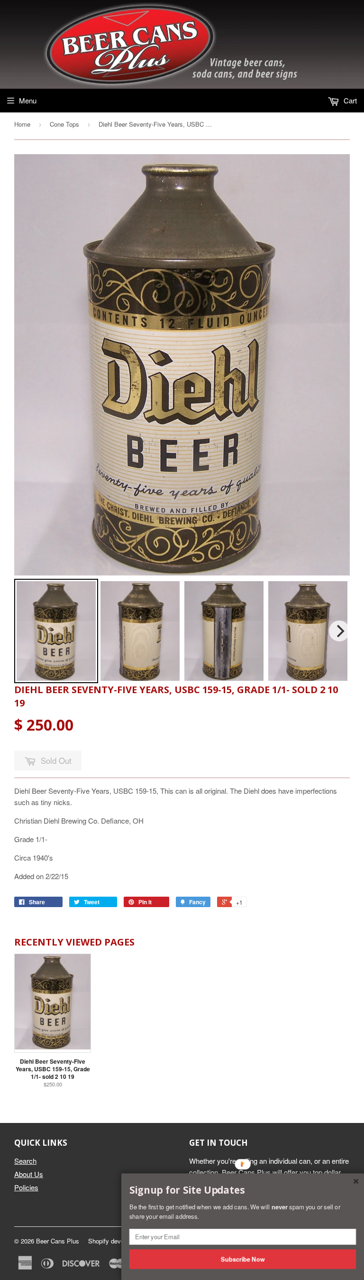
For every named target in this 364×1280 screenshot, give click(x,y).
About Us (28, 1174)
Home (22, 124)
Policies (26, 1187)
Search (25, 1161)
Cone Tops (64, 124)
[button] (242, 1190)
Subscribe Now (243, 1258)
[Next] (339, 631)
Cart (349, 100)
